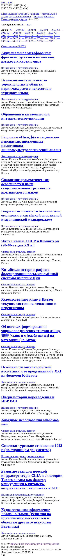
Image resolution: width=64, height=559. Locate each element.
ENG (10, 2)
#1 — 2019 (47, 41)
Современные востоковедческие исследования (34, 544)
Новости (44, 13)
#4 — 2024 (26, 24)
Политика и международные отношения (22, 456)
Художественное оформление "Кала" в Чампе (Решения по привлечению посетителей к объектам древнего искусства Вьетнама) (26, 518)
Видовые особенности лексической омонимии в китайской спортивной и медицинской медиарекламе (31, 215)
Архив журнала (18, 13)
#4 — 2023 (51, 30)
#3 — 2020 (36, 38)
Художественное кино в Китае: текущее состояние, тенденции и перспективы (28, 303)
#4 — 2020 (24, 38)
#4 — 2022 (36, 32)
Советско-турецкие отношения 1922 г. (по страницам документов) (31, 448)
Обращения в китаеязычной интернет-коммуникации (25, 116)
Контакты (49, 16)
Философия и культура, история (18, 251)
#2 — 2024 (27, 30)
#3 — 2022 (47, 32)
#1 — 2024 (39, 30)
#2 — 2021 (47, 35)
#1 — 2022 (12, 35)
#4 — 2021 (24, 35)
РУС (3, 2)
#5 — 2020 (12, 38)
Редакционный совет (20, 16)
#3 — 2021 (36, 35)
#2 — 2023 (12, 32)
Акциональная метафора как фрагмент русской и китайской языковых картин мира (27, 57)
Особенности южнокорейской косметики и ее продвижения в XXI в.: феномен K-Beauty (31, 371)
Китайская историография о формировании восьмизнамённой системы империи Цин (29, 274)
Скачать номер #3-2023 (13, 46)
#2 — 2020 (47, 38)
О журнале (33, 13)
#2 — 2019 (36, 41)
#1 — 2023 (24, 32)
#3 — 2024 (15, 30)
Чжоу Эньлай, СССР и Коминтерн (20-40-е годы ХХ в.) (30, 243)
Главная (5, 13)
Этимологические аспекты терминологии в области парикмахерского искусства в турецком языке (26, 86)
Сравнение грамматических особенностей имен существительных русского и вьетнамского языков (26, 186)
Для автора (37, 16)
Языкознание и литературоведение (19, 68)
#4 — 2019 (12, 41)
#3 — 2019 (24, 41)
